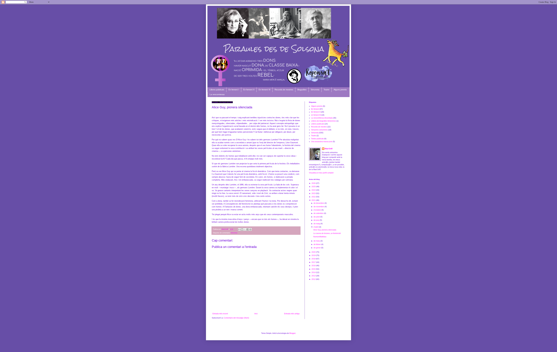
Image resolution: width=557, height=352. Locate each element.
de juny (317, 220)
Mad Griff (328, 149)
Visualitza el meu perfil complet (321, 173)
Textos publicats (317, 139)
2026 (314, 183)
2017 (314, 262)
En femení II (248, 89)
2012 (314, 279)
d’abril (316, 227)
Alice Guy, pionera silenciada (324, 230)
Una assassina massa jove (321, 142)
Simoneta (315, 89)
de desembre (319, 203)
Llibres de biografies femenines (323, 121)
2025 (314, 187)
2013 (314, 276)
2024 (314, 190)
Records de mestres (284, 89)
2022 (314, 197)
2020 (314, 252)
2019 (314, 255)
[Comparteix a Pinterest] (250, 229)
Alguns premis (340, 89)
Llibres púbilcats (216, 89)
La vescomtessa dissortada (322, 118)
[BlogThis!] (242, 229)
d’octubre (317, 210)
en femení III (316, 115)
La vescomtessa (217, 94)
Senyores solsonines (319, 130)
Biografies (301, 89)
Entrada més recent (220, 314)
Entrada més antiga (292, 314)
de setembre (319, 213)
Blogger (292, 333)
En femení (315, 109)
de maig (317, 224)
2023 (314, 193)
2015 (314, 269)
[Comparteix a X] (244, 229)
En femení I (233, 89)
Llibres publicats (317, 124)
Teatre (326, 89)
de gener (317, 248)
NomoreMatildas (319, 237)
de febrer (317, 244)
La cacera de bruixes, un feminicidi (327, 233)
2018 (314, 259)
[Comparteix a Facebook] (247, 229)
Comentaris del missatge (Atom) (236, 318)
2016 (314, 266)
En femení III (264, 89)
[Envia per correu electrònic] (239, 229)
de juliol (317, 217)
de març (317, 241)
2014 (314, 272)
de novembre (319, 207)
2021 (314, 200)
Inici (256, 314)
